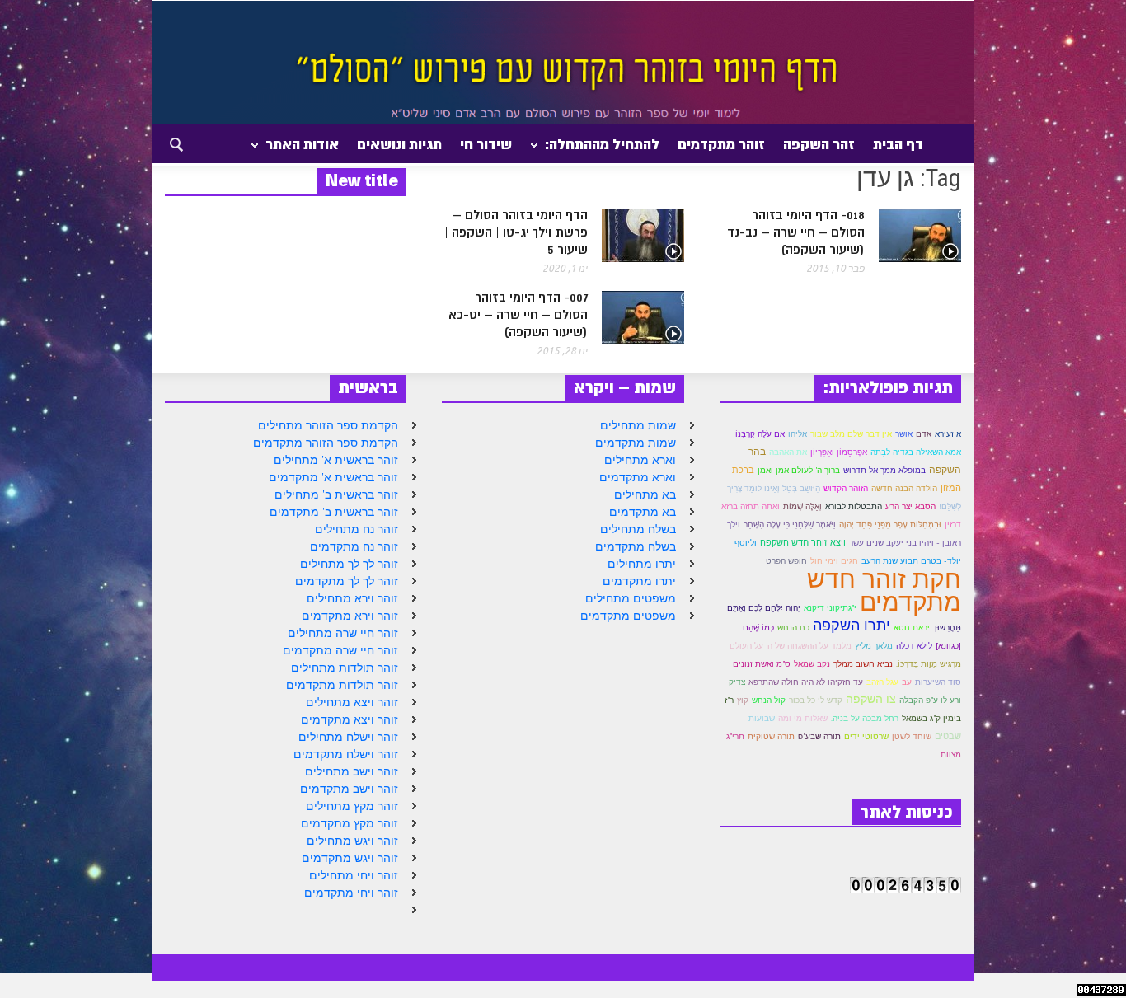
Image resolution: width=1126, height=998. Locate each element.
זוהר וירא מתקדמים (350, 615)
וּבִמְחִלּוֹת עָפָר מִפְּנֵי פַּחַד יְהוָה (890, 524)
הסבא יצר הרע (910, 506)
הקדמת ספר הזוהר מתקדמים (325, 442)
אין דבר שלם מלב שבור (851, 434)
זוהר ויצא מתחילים (352, 702)
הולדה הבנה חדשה (904, 488)
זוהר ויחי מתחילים (353, 875)
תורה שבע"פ (819, 736)
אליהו (797, 434)
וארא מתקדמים (637, 477)
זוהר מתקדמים (721, 144)
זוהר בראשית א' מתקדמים (333, 477)
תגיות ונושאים (399, 144)
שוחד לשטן (911, 736)
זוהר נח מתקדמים (354, 546)
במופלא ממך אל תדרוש (884, 470)
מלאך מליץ (874, 645)
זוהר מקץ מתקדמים (349, 823)
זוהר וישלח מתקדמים (345, 754)
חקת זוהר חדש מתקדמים (884, 589)
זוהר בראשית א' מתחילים (336, 459)
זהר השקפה (819, 144)
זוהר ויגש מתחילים (352, 840)
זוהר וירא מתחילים (352, 598)
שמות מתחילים (638, 425)
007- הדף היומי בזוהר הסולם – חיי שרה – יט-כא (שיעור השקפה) (518, 315)
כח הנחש (793, 627)
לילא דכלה (914, 645)
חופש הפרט (786, 560)
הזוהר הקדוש (845, 488)
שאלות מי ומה (803, 718)
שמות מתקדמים (635, 442)
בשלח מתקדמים (635, 546)
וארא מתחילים (640, 459)
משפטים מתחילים (630, 598)
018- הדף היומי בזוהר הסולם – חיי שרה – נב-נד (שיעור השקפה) (796, 233)
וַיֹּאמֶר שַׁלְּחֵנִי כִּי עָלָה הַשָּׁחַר (790, 524)
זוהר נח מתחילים (356, 529)
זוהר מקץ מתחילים (352, 806)
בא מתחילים (645, 494)
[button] (161, 143)
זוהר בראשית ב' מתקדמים (334, 511)
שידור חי (486, 144)
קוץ (742, 700)
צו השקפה (871, 698)
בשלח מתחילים (638, 529)
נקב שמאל (812, 663)
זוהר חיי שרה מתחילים (343, 633)
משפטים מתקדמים (628, 615)
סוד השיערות (938, 682)
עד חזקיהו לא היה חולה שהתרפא (805, 682)
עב (907, 682)
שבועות (761, 718)
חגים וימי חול (834, 560)
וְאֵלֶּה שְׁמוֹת (802, 506)
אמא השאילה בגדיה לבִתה (915, 452)
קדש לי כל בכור (815, 700)
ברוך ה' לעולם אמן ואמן (799, 470)
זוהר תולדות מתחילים (344, 667)
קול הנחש (769, 700)
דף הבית (898, 144)
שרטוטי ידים (866, 736)
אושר (904, 434)
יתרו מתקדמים (639, 581)
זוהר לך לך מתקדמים (346, 581)
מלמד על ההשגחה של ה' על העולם (791, 645)
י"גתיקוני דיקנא (830, 607)
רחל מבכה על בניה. (864, 718)
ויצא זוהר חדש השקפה (803, 542)
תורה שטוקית (771, 736)
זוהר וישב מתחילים (351, 771)
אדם (923, 434)
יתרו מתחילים (642, 563)
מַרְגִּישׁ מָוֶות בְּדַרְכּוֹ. (928, 663)
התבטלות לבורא (853, 506)
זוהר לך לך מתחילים (349, 563)
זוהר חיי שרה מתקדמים (340, 650)
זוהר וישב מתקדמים (349, 788)
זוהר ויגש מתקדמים (350, 857)
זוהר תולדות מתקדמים (342, 684)
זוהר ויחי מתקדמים (351, 892)
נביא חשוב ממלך (863, 663)
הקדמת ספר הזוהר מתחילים (328, 425)
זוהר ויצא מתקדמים (349, 719)
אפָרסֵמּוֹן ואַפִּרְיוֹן (838, 452)
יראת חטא (912, 627)
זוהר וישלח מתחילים (348, 736)
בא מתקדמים (642, 511)
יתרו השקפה (851, 625)
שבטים (948, 736)
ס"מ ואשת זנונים (762, 663)
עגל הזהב (882, 682)
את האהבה (788, 452)
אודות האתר (306, 150)
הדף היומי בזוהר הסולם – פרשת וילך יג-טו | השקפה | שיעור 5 (516, 233)
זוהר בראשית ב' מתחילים (336, 494)
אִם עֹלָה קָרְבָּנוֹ (760, 434)
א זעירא (948, 434)
